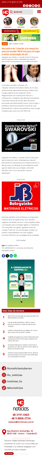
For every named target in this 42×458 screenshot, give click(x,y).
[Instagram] (27, 5)
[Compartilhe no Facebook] (3, 256)
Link (3, 245)
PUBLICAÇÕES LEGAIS (29, 31)
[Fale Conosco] (38, 5)
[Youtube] (33, 5)
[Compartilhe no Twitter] (7, 256)
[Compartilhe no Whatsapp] (15, 256)
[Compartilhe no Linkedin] (11, 256)
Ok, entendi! (9, 453)
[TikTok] (35, 5)
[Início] (5, 16)
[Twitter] (30, 5)
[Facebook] (24, 5)
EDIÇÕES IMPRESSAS (10, 31)
